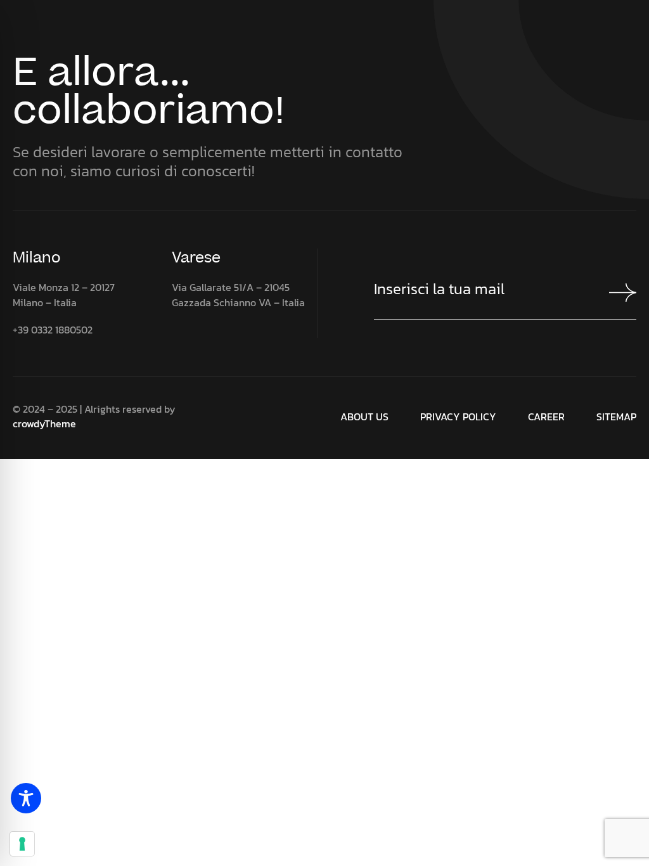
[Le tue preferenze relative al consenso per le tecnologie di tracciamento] (22, 844)
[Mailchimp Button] (616, 292)
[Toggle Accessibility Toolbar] (26, 798)
